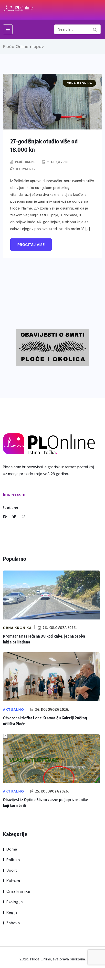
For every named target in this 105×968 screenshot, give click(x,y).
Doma (11, 849)
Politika (13, 859)
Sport (11, 870)
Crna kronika (18, 891)
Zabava (13, 922)
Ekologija (14, 901)
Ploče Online (25, 162)
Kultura (13, 880)
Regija (12, 912)
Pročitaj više (31, 244)
